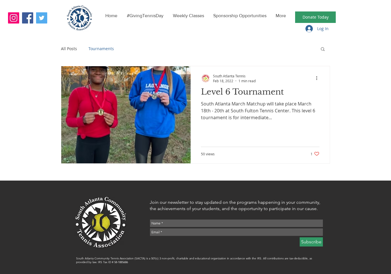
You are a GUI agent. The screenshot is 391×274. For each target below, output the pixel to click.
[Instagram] (13, 18)
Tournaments (101, 48)
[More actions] (318, 78)
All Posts (69, 48)
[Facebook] (27, 18)
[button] (322, 49)
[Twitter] (41, 18)
